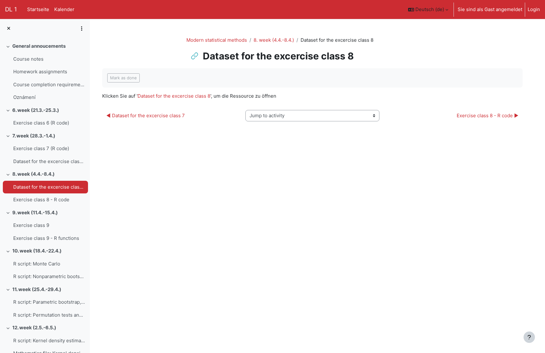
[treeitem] (45, 72)
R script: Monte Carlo (36, 264)
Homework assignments (40, 72)
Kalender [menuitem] (64, 9)
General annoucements (39, 46)
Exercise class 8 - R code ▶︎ (488, 116)
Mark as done (123, 77)
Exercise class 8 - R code (41, 200)
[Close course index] (9, 28)
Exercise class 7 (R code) (41, 148)
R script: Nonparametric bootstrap (49, 276)
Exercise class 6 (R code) (41, 123)
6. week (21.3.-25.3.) (35, 110)
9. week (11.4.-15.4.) (35, 213)
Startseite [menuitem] (38, 9)
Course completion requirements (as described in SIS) (49, 85)
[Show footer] (529, 337)
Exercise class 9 (31, 225)
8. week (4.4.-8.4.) (33, 174)
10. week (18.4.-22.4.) (37, 251)
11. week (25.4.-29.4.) (36, 289)
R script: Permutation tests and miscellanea (49, 315)
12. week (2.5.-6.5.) (34, 328)
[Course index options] (81, 28)
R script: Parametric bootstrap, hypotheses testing (49, 302)
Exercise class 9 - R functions (46, 238)
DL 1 (11, 9)
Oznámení (24, 97)
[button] (428, 9)
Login (534, 9)
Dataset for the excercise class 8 (49, 187)
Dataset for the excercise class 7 (49, 161)
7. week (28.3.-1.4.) (33, 136)
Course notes (28, 59)
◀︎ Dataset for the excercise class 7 (145, 116)
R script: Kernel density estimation (49, 341)
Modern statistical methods (216, 40)
